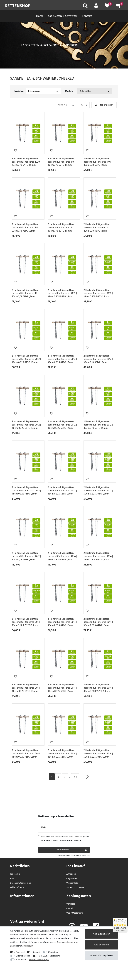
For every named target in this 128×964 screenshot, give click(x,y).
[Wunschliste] (107, 6)
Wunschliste (15, 150)
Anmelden (71, 874)
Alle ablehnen (101, 945)
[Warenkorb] (118, 6)
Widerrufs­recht (17, 887)
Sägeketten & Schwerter (62, 16)
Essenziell (20, 952)
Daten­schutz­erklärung (20, 883)
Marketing (53, 952)
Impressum (15, 874)
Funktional (21, 959)
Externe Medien (23, 956)
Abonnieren (63, 850)
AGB (12, 878)
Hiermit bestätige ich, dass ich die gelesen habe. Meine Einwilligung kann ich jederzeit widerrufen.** (65, 838)
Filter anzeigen (105, 105)
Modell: (69, 91)
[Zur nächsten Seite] (87, 778)
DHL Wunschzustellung (49, 956)
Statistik (36, 952)
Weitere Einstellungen (39, 959)
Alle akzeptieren (101, 934)
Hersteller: (19, 91)
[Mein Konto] (96, 6)
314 (75, 777)
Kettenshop (18, 5)
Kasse (81, 887)
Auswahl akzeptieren (101, 955)
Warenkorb (71, 887)
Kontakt (87, 16)
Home (39, 16)
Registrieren (72, 878)
